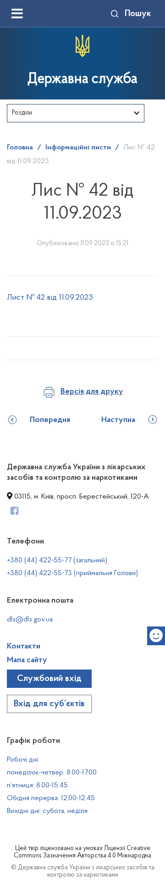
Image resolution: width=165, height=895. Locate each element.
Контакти (23, 646)
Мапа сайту (27, 660)
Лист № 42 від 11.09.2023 (50, 298)
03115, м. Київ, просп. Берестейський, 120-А (80, 496)
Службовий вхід (49, 678)
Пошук (138, 13)
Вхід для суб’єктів (49, 703)
